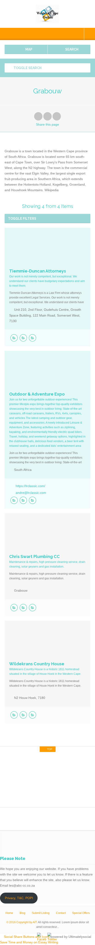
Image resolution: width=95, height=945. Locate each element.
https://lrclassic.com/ (30, 486)
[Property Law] (23, 338)
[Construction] (32, 607)
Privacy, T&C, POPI (19, 898)
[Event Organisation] (32, 500)
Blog (22, 913)
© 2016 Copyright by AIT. (21, 922)
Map (28, 49)
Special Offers (81, 913)
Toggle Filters (22, 218)
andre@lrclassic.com (31, 493)
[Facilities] (32, 715)
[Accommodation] (23, 715)
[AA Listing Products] (14, 338)
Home (9, 913)
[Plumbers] (23, 607)
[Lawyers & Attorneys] (32, 338)
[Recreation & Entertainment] (23, 500)
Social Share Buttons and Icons (27, 937)
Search (71, 49)
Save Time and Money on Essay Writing (29, 942)
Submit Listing (41, 913)
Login (89, 34)
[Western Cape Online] (47, 14)
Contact (61, 913)
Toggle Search (27, 68)
